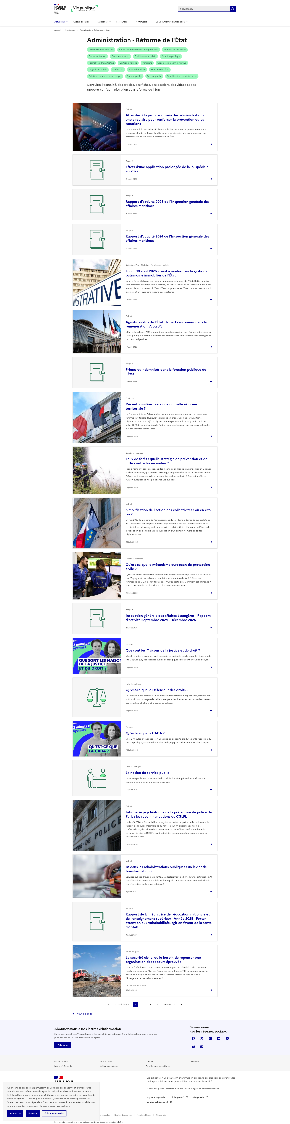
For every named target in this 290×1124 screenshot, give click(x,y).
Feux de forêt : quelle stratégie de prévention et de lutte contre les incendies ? (166, 461)
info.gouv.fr (178, 1097)
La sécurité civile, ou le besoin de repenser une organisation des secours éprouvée (163, 959)
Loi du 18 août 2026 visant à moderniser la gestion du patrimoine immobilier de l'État (168, 273)
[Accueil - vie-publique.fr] (84, 9)
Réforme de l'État (160, 69)
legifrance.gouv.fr (156, 1097)
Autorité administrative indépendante (138, 49)
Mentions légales (144, 1115)
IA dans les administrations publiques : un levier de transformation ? (166, 869)
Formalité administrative (101, 62)
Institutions (70, 30)
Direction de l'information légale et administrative (191, 1088)
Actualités (59, 21)
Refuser (32, 1113)
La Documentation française (170, 21)
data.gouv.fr (198, 1097)
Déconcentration (120, 56)
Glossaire (195, 1061)
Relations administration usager (105, 76)
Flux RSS (149, 1061)
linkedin (219, 1038)
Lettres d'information (63, 1066)
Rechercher (233, 9)
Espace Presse (106, 1061)
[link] (108, 1004)
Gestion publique (128, 62)
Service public (154, 76)
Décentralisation (97, 56)
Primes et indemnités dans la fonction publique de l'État (166, 371)
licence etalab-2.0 (113, 1122)
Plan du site (161, 1115)
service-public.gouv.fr (158, 1102)
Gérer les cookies (54, 1113)
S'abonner (63, 1045)
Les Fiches (102, 21)
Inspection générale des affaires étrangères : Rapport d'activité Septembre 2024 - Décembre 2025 (168, 617)
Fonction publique (170, 56)
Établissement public (145, 56)
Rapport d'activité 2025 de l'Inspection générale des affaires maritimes (167, 203)
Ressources (121, 21)
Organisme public (98, 69)
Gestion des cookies (123, 1115)
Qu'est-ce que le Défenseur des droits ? (157, 689)
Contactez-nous (61, 1061)
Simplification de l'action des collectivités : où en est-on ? (168, 512)
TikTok (202, 1047)
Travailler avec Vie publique (158, 1066)
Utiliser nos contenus (109, 1066)
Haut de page (84, 1013)
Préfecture (117, 69)
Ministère (147, 62)
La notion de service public (147, 772)
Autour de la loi (81, 21)
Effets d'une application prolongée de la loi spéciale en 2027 (167, 169)
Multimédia (141, 21)
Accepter (15, 1113)
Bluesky (193, 1047)
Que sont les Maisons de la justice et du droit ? (163, 650)
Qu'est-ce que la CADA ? (145, 733)
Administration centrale (101, 49)
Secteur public (134, 76)
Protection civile (137, 69)
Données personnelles (100, 1115)
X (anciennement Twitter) (202, 1038)
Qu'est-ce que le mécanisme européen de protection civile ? (168, 566)
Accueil (57, 30)
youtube (227, 1038)
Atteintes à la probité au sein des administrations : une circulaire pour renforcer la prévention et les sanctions (166, 119)
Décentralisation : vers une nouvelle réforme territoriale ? (161, 406)
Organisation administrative (171, 62)
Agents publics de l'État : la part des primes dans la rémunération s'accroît (166, 324)
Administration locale (175, 49)
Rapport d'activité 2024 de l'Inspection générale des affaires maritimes (167, 238)
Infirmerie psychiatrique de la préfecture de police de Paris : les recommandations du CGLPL (169, 814)
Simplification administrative (182, 76)
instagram (210, 1038)
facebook (193, 1038)
